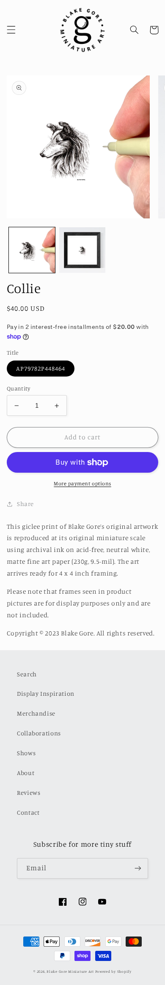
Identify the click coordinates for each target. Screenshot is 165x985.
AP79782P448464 (41, 368)
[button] (11, 30)
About (25, 772)
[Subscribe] (138, 868)
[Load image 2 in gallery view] (82, 250)
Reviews (28, 792)
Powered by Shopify (113, 971)
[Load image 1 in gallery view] (32, 250)
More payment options (82, 483)
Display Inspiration (45, 693)
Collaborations (39, 733)
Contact (28, 812)
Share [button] (25, 503)
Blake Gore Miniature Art (70, 971)
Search (27, 674)
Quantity (18, 388)
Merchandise (36, 713)
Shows (26, 752)
